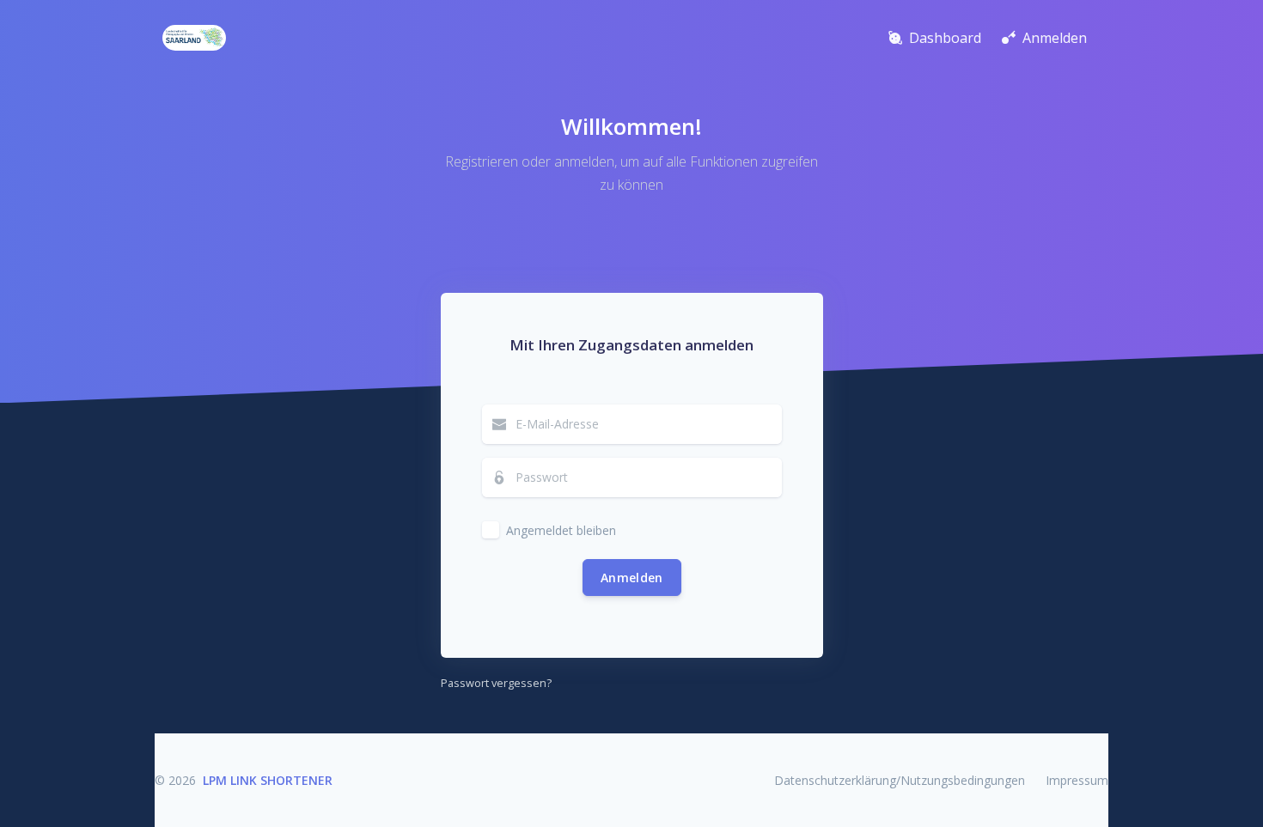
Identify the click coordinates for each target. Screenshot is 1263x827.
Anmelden (632, 577)
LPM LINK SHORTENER (268, 780)
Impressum (1077, 780)
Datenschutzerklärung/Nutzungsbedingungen (899, 780)
